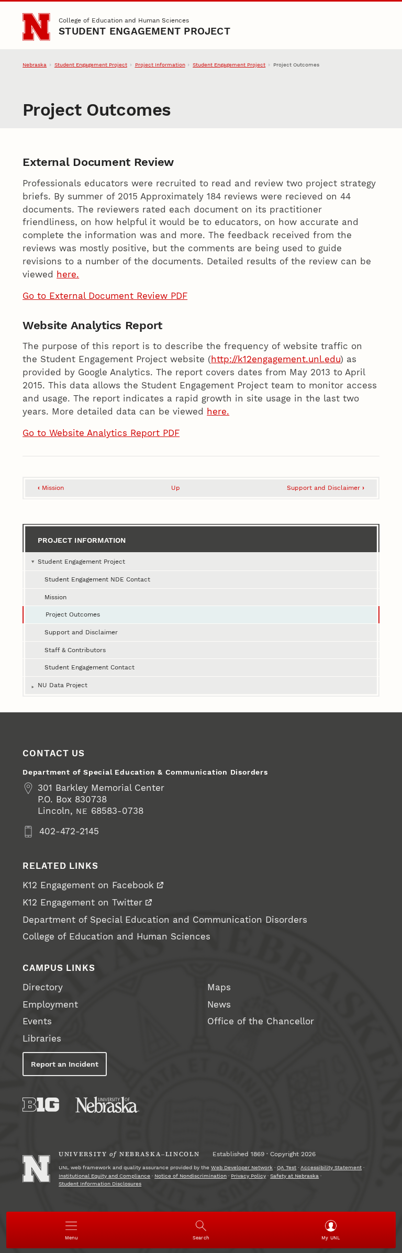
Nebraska (35, 64)
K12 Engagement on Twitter (82, 903)
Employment (50, 1005)
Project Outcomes (73, 614)
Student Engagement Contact (89, 667)
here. (68, 274)
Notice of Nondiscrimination (190, 1175)
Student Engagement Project (144, 31)
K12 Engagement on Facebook (88, 885)
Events (37, 1021)
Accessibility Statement (331, 1167)
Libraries (42, 1039)
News (219, 1005)
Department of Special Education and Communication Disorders (165, 920)
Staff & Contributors (75, 650)
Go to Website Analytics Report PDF (101, 433)
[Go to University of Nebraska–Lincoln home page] (36, 26)
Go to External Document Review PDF (105, 296)
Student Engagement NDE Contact (97, 579)
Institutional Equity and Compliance (104, 1175)
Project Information (160, 64)
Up (175, 487)
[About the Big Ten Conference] (41, 1104)
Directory (43, 987)
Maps (219, 987)
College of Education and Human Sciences (124, 20)
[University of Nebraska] (107, 1105)
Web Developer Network (242, 1167)
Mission (51, 487)
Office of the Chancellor (260, 1021)
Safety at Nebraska (294, 1175)
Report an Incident (64, 1064)
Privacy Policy (248, 1175)
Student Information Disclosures (100, 1183)
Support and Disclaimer (325, 487)
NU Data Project (62, 685)
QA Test (286, 1167)
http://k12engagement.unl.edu (275, 359)
